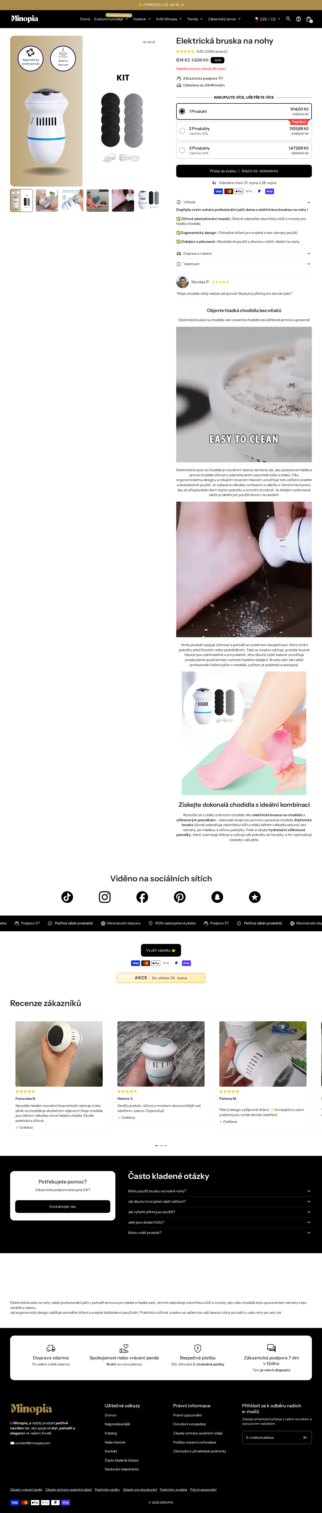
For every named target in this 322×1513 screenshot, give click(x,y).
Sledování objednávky (122, 1469)
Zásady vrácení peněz (26, 1489)
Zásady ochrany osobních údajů (198, 1433)
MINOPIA (166, 1502)
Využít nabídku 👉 (161, 950)
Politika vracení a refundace (194, 1442)
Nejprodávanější (117, 1424)
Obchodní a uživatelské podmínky (199, 1451)
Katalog (111, 1433)
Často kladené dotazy (122, 1460)
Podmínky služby (107, 1489)
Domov (111, 1415)
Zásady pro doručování (140, 1489)
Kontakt (111, 1451)
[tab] (156, 1145)
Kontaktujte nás (62, 1206)
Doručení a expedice (189, 1424)
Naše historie (115, 1442)
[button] (21, 200)
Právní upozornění (187, 1415)
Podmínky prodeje (173, 1489)
